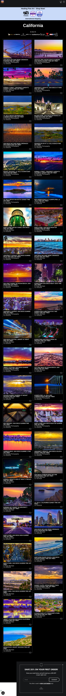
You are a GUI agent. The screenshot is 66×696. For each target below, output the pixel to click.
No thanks (41, 688)
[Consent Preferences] (3, 693)
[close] (62, 665)
